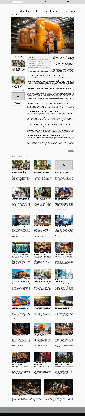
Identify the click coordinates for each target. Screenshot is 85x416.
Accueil (12, 5)
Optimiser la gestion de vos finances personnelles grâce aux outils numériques (20, 199)
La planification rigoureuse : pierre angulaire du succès (38, 59)
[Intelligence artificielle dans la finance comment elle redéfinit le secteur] (21, 246)
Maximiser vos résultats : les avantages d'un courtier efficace (18, 102)
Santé (59, 1)
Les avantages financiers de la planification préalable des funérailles (63, 308)
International (53, 1)
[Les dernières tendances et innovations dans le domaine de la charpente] (64, 246)
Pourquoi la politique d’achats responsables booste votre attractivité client (18, 69)
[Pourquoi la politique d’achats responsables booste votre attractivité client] (18, 63)
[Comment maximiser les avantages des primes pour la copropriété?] (18, 80)
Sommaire (31, 57)
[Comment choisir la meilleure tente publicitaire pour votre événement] (21, 273)
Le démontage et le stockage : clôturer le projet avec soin (38, 67)
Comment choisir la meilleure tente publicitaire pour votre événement (21, 281)
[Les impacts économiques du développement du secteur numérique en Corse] (42, 301)
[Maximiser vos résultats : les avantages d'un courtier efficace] (18, 96)
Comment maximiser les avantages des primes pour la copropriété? (18, 86)
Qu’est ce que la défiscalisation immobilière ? (58, 396)
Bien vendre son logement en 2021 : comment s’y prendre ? (64, 363)
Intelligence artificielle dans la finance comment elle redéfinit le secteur (21, 254)
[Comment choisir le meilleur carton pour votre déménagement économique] (42, 246)
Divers (72, 1)
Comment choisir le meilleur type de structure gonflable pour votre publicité (20, 308)
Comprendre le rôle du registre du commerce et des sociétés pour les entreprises (42, 281)
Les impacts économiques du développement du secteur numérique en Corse (42, 308)
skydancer (38, 105)
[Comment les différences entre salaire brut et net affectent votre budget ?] (42, 219)
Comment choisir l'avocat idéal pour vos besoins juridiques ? (62, 199)
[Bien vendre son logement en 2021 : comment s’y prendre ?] (64, 356)
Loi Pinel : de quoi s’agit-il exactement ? (41, 363)
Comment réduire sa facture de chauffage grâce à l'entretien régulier (20, 335)
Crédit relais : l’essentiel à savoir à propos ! (20, 363)
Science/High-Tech (65, 1)
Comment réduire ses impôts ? (21, 396)
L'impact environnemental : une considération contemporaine (39, 65)
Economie (47, 1)
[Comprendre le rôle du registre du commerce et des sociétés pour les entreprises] (42, 273)
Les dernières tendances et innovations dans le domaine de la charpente (63, 254)
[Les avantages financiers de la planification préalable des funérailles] (64, 301)
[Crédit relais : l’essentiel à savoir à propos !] (21, 356)
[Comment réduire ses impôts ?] (26, 387)
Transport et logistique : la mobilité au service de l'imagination (39, 61)
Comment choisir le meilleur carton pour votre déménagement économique (42, 254)
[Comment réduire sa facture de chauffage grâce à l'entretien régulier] (21, 328)
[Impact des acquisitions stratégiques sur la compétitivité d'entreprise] (64, 219)
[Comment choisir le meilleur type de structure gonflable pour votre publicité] (21, 301)
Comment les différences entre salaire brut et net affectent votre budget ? (41, 227)
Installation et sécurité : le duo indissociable (36, 63)
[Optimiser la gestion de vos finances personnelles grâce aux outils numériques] (21, 192)
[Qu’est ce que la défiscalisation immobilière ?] (58, 387)
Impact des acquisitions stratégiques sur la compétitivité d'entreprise (63, 227)
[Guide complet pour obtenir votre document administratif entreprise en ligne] (64, 273)
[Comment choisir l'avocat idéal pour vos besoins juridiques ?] (64, 192)
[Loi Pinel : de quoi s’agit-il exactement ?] (42, 356)
